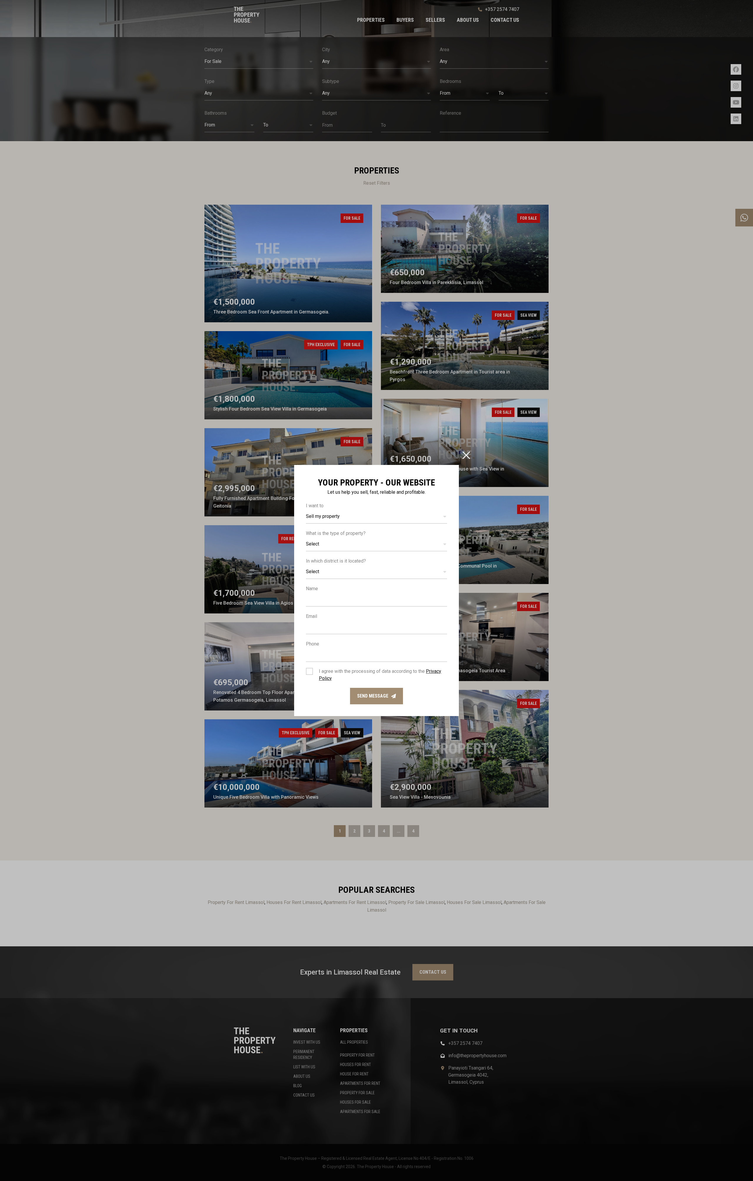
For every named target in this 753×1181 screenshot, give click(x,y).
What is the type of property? (336, 533)
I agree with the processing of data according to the (380, 674)
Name (312, 588)
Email (311, 616)
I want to (315, 505)
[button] (376, 517)
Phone (312, 644)
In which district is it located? (336, 561)
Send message (372, 696)
